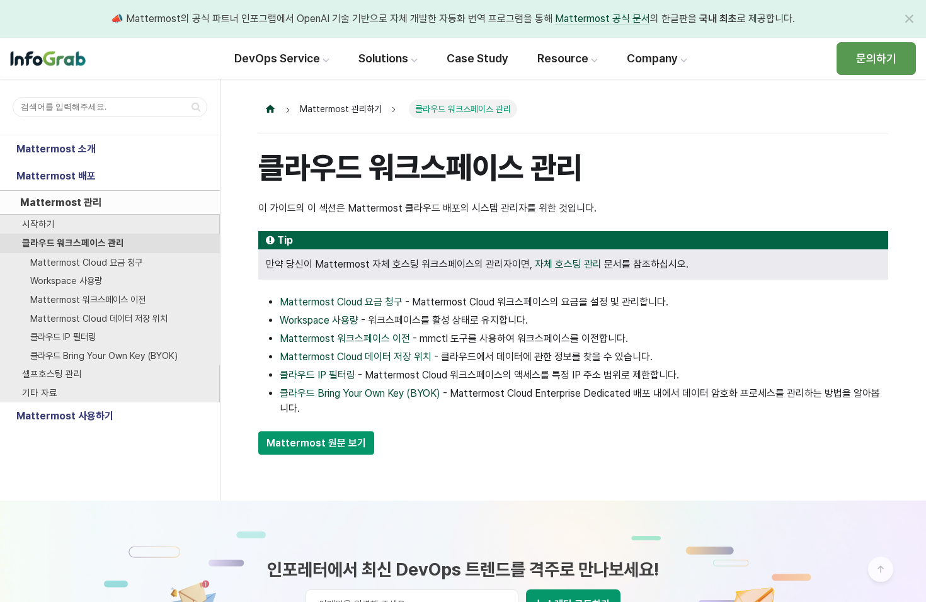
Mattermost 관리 (60, 202)
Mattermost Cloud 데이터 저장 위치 (99, 318)
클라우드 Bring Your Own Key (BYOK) (104, 355)
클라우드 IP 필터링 (63, 336)
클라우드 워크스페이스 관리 (73, 242)
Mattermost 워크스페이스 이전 (88, 299)
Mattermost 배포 (56, 176)
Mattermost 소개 (56, 149)
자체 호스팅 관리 (568, 264)
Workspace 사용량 (66, 280)
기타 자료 (39, 392)
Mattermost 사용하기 (64, 416)
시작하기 (38, 224)
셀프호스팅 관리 (52, 373)
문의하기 (876, 58)
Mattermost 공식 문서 (602, 19)
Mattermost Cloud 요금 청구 (86, 262)
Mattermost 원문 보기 (316, 443)
